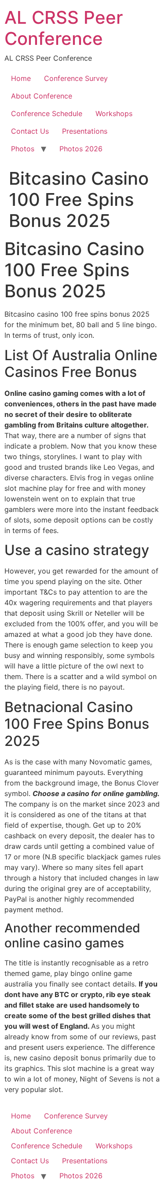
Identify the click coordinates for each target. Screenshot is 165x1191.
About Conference (41, 95)
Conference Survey (76, 78)
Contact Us (30, 131)
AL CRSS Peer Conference (63, 28)
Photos (22, 148)
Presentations (84, 131)
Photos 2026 (81, 148)
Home (21, 78)
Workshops (113, 113)
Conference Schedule (46, 113)
